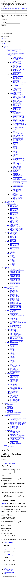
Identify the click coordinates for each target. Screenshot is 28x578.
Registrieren (4, 43)
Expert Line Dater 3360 (18, 123)
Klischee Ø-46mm (14, 441)
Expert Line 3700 (17, 159)
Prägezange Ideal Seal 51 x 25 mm (18, 418)
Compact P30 (16, 73)
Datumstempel (7, 461)
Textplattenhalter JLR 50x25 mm (17, 435)
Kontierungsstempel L (18, 186)
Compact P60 (16, 80)
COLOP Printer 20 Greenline (16, 226)
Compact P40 (16, 81)
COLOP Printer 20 (17, 104)
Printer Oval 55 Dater (18, 127)
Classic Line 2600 (17, 68)
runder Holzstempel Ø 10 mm (17, 270)
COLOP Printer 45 (17, 72)
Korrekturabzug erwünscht (8, 517)
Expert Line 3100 (17, 107)
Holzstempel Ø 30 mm (15, 275)
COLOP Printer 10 (17, 88)
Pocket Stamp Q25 (14, 379)
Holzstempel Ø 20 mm (15, 272)
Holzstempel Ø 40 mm (15, 278)
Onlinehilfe (4, 503)
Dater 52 (15, 136)
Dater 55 (15, 147)
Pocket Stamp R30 (17, 189)
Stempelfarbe (10, 404)
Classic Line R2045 (14, 301)
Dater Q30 (15, 65)
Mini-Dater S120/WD (18, 138)
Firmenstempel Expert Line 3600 (17, 315)
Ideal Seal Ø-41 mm (14, 419)
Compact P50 (16, 99)
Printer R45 (15, 59)
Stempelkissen (10, 408)
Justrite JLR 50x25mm (15, 431)
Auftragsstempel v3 (17, 174)
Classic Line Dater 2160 (18, 120)
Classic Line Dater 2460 (18, 117)
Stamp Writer (13, 389)
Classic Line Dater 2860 (18, 115)
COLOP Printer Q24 (17, 195)
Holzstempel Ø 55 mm (15, 282)
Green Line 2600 (17, 66)
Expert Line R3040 (14, 321)
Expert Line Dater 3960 (18, 121)
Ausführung (3, 520)
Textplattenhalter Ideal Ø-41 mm (17, 423)
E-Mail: (3, 21)
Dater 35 (15, 151)
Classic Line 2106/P (14, 299)
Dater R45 (15, 129)
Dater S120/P (16, 113)
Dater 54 (15, 148)
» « (11, 6)
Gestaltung (3, 521)
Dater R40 (15, 131)
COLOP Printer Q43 (17, 198)
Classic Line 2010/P (14, 298)
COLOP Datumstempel (9, 463)
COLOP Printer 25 (14, 214)
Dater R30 (15, 132)
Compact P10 (13, 233)
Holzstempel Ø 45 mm (15, 279)
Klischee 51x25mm (14, 428)
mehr (5, 549)
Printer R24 (12, 260)
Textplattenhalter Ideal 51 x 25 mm (18, 422)
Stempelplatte (10, 407)
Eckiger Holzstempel (17, 101)
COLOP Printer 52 (17, 90)
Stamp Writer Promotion (15, 385)
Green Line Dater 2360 (18, 134)
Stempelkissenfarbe (5, 518)
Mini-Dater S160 (17, 112)
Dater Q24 (15, 144)
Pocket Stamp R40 (14, 383)
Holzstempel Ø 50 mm (15, 280)
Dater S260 (15, 154)
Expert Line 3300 (17, 70)
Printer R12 (15, 89)
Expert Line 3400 (17, 109)
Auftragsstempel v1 (17, 177)
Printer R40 (12, 263)
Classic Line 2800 (14, 295)
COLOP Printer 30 (14, 208)
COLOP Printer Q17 (14, 244)
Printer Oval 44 (13, 255)
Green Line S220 (17, 163)
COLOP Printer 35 (14, 216)
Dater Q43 (15, 77)
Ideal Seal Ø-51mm (14, 420)
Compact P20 (13, 235)
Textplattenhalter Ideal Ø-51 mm (17, 424)
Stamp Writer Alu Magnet (16, 388)
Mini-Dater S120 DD (18, 139)
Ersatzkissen (9, 406)
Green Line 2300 (17, 166)
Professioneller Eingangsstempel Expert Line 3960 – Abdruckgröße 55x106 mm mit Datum (20, 180)
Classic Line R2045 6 (15, 302)
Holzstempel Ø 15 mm (15, 271)
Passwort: (4, 22)
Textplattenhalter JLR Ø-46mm (17, 437)
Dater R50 (15, 128)
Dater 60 (15, 146)
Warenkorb (4, 38)
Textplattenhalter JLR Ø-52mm (17, 438)
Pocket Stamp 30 (14, 377)
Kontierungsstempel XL (18, 183)
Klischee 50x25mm (14, 439)
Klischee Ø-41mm (14, 426)
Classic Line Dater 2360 (18, 69)
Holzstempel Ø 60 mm (18, 58)
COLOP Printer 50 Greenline (19, 82)
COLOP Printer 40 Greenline (19, 96)
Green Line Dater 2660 (18, 135)
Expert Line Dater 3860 (18, 158)
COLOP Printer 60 (14, 212)
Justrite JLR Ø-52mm (15, 433)
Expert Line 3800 (17, 63)
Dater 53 (15, 152)
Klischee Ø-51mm (14, 427)
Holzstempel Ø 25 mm (15, 274)
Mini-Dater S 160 (14, 344)
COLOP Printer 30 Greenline (19, 94)
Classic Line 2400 (14, 292)
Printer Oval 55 (13, 256)
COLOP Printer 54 (17, 57)
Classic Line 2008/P (14, 296)
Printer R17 (12, 259)
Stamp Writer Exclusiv (15, 387)
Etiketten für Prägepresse (15, 443)
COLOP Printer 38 (14, 217)
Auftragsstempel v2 (17, 175)
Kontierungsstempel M (18, 76)
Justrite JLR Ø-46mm (15, 434)
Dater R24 (15, 155)
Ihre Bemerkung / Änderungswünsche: (11, 469)
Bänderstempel (13, 392)
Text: (3, 491)
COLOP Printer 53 (14, 221)
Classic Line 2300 (17, 103)
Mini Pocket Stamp (14, 375)
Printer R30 (15, 85)
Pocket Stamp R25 (14, 380)
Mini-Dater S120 (17, 140)
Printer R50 (12, 266)
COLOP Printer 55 (17, 61)
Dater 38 (15, 150)
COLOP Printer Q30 (17, 197)
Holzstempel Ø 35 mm (15, 276)
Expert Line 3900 (14, 319)
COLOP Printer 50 (14, 210)
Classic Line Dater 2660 (18, 116)
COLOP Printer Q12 (14, 243)
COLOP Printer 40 (14, 209)
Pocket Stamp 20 (17, 190)
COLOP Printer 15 (14, 213)
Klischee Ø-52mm (14, 442)
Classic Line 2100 (17, 108)
